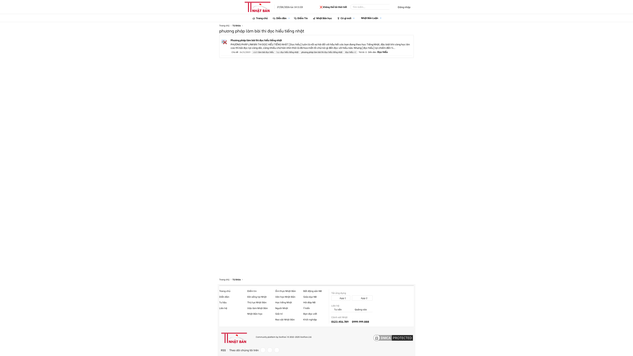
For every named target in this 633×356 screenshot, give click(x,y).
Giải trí (279, 313)
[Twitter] (269, 350)
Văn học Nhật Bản (285, 296)
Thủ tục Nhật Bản (257, 302)
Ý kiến (306, 308)
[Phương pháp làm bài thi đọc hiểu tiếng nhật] (224, 41)
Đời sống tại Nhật (257, 296)
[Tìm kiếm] (391, 7)
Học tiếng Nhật (283, 302)
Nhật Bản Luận (369, 18)
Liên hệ (223, 308)
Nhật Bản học (324, 18)
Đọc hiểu (382, 52)
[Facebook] (263, 350)
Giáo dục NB (310, 296)
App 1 (342, 298)
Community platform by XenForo (284, 336)
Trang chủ (262, 18)
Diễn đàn (281, 18)
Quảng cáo (360, 309)
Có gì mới (346, 18)
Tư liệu (222, 302)
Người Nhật (281, 308)
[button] (289, 18)
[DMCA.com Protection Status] (393, 338)
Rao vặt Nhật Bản (285, 319)
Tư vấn (338, 309)
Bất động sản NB (312, 291)
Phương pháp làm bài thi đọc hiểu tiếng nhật (256, 40)
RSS (223, 350)
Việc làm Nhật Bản (257, 308)
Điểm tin (252, 291)
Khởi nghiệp (310, 319)
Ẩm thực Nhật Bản (285, 291)
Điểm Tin (302, 18)
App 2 (363, 298)
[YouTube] (276, 350)
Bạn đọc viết (310, 313)
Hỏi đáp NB (309, 302)
